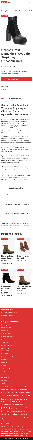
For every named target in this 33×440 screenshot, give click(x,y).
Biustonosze (4, 327)
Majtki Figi (4, 362)
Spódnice (3, 368)
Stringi (3, 374)
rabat (25, 408)
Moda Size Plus (6, 401)
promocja (6, 407)
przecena (19, 408)
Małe (2, 365)
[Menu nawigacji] (30, 2)
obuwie (29, 223)
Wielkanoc (23, 414)
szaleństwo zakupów (13, 411)
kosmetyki (5, 399)
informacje (27, 392)
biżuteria (3, 389)
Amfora (3, 387)
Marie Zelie (23, 399)
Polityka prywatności (7, 315)
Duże (2, 339)
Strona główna (5, 11)
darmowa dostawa (22, 389)
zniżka (26, 417)
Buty (17, 11)
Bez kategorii (4, 325)
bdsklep (20, 387)
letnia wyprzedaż (14, 399)
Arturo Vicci (15, 387)
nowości (17, 401)
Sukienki (3, 377)
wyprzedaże (12, 418)
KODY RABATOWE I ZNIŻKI (9, 312)
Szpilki (3, 380)
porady (21, 404)
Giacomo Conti (20, 392)
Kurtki (2, 354)
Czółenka (4, 333)
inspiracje (3, 396)
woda (27, 414)
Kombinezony (5, 345)
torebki (20, 411)
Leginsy (3, 359)
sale (28, 408)
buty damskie (14, 389)
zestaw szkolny (19, 418)
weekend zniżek (14, 414)
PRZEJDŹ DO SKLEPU (16, 79)
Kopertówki (4, 348)
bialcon (25, 387)
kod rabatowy (23, 395)
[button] (28, 17)
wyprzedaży (12, 223)
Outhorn (13, 404)
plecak (17, 404)
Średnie (3, 371)
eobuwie (11, 392)
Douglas (4, 392)
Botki (21, 11)
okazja (8, 404)
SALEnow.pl (8, 438)
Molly (13, 401)
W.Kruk (4, 414)
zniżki (2, 420)
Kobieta (13, 11)
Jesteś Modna (11, 396)
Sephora (4, 411)
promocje (13, 408)
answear (8, 387)
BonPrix (8, 389)
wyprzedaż (4, 418)
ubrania (24, 411)
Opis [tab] (2, 98)
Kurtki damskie (5, 357)
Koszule (3, 351)
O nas (3, 318)
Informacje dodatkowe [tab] (14, 98)
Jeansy (3, 342)
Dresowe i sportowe (6, 336)
